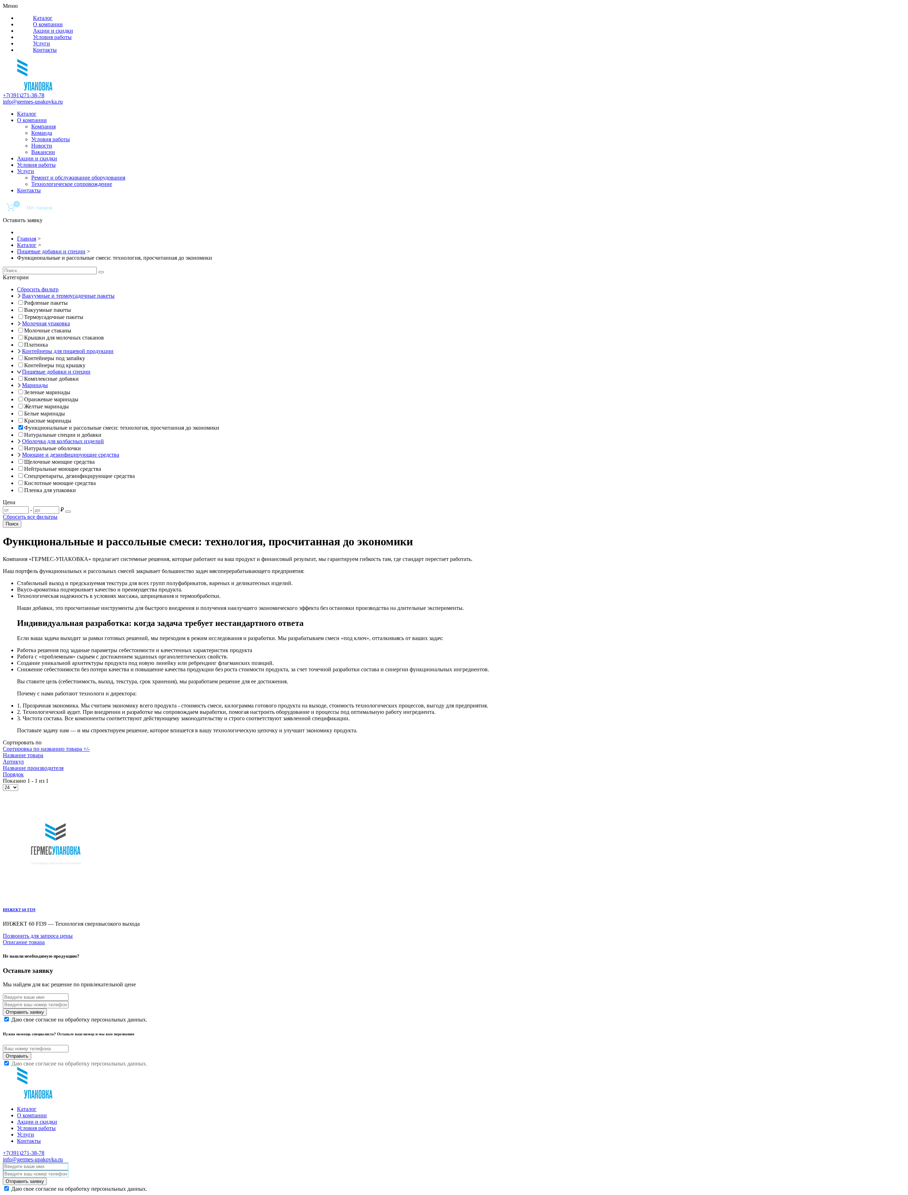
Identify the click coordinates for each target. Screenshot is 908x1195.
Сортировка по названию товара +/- (46, 749)
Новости (41, 146)
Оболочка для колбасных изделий (63, 441)
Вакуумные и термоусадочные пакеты (68, 296)
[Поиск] (101, 272)
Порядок (13, 774)
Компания (43, 126)
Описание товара (24, 942)
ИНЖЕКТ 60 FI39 (19, 910)
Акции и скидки (53, 31)
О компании (48, 24)
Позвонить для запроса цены (38, 936)
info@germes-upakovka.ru (33, 102)
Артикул (13, 762)
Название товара (23, 755)
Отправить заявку (25, 1012)
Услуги (41, 43)
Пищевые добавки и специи (56, 372)
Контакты (45, 50)
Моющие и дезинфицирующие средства (70, 455)
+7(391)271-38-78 (23, 95)
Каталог (42, 18)
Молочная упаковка (46, 323)
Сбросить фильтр (38, 289)
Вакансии (43, 152)
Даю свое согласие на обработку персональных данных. (79, 1020)
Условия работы (52, 37)
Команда (41, 133)
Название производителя (33, 768)
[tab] (454, 277)
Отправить (17, 1056)
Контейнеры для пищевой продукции (68, 351)
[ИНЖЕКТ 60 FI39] (56, 895)
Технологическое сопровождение (71, 184)
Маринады (35, 385)
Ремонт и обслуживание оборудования (78, 178)
